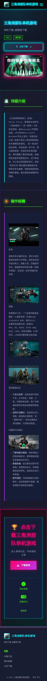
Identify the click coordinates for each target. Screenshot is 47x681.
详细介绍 (8, 656)
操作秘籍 (8, 661)
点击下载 (8, 666)
